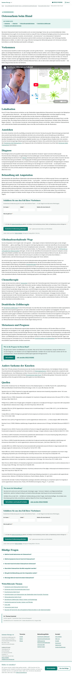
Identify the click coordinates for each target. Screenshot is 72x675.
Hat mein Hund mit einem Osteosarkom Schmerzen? (20, 563)
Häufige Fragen (41, 646)
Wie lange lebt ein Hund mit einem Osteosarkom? (19, 577)
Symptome (7, 23)
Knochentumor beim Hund (33, 375)
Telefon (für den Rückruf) (43, 207)
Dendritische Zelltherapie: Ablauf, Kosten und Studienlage (20, 599)
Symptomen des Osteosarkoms (13, 143)
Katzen (21, 638)
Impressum (58, 643)
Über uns (57, 638)
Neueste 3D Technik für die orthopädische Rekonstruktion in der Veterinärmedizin (27, 610)
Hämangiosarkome (40, 371)
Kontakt (57, 641)
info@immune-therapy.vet (8, 659)
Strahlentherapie (31, 264)
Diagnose (15, 23)
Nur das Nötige (63, 668)
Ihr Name (6, 207)
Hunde (21, 636)
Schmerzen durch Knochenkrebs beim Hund (16, 589)
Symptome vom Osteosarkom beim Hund (16, 587)
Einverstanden (51, 668)
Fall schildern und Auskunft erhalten (16, 502)
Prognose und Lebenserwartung (12, 25)
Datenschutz (58, 645)
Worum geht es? (8, 213)
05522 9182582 (18, 233)
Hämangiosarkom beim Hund (12, 597)
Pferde (21, 641)
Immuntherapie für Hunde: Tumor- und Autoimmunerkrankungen (21, 5)
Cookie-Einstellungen (60, 647)
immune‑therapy (7, 2)
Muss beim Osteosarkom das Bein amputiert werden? (20, 568)
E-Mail (22, 207)
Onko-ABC (7, 604)
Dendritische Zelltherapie (43, 23)
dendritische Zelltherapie (11, 308)
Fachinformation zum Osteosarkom (45, 338)
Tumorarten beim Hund (44, 5)
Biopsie (25, 158)
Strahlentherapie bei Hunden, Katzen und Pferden (18, 602)
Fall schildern (9, 357)
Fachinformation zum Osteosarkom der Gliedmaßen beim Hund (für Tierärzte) (26, 594)
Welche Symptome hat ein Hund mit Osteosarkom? (20, 559)
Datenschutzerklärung (17, 224)
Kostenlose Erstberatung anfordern (15, 229)
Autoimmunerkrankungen (43, 638)
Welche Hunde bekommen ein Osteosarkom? (18, 554)
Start (3, 5)
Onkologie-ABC (41, 644)
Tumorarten (24, 283)
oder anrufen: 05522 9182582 (25, 357)
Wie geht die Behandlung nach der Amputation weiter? (21, 573)
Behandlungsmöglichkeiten (27, 23)
